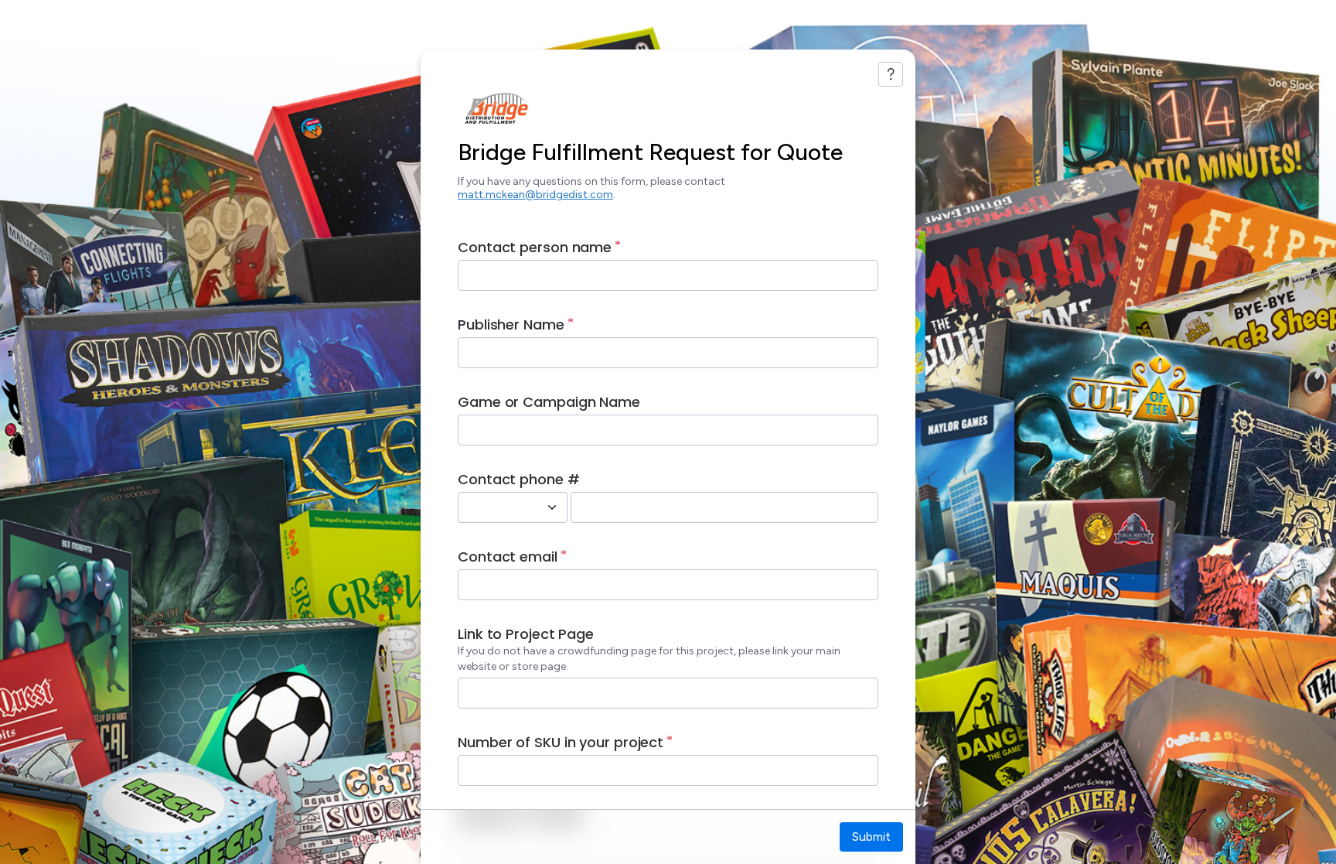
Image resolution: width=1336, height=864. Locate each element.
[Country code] (552, 507)
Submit (871, 836)
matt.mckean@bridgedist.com (535, 194)
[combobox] (495, 507)
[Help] (890, 74)
